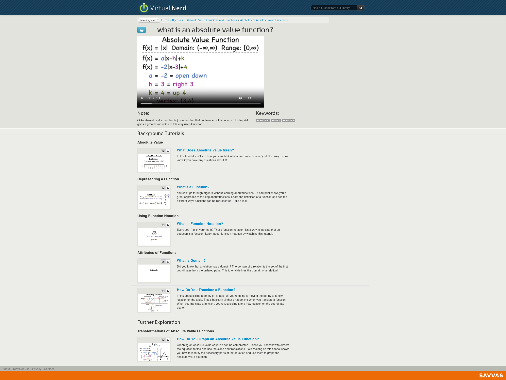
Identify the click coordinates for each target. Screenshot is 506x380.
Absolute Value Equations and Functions (212, 20)
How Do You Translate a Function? (206, 289)
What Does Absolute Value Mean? (205, 149)
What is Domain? (191, 260)
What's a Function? (193, 186)
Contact (49, 369)
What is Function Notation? (200, 223)
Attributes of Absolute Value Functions (264, 20)
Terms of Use (21, 369)
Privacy (36, 369)
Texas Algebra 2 (173, 20)
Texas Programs (147, 20)
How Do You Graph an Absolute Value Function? (218, 338)
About (6, 369)
